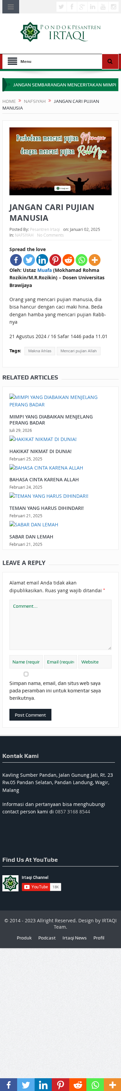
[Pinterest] (55, 260)
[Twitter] (29, 260)
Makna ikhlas (39, 351)
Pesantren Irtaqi (45, 229)
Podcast (47, 937)
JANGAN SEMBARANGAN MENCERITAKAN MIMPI (64, 84)
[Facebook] (16, 260)
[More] (94, 260)
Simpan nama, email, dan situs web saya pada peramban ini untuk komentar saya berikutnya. (55, 690)
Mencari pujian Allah (79, 351)
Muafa (44, 270)
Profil (98, 937)
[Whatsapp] (81, 260)
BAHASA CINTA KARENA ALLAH (44, 479)
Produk (24, 937)
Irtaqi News (75, 937)
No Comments (50, 235)
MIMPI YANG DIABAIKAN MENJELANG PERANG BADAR (51, 419)
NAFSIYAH (24, 235)
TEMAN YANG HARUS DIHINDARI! (46, 508)
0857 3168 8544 (72, 811)
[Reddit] (68, 260)
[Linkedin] (42, 260)
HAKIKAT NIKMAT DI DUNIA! (40, 451)
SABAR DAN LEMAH (31, 536)
